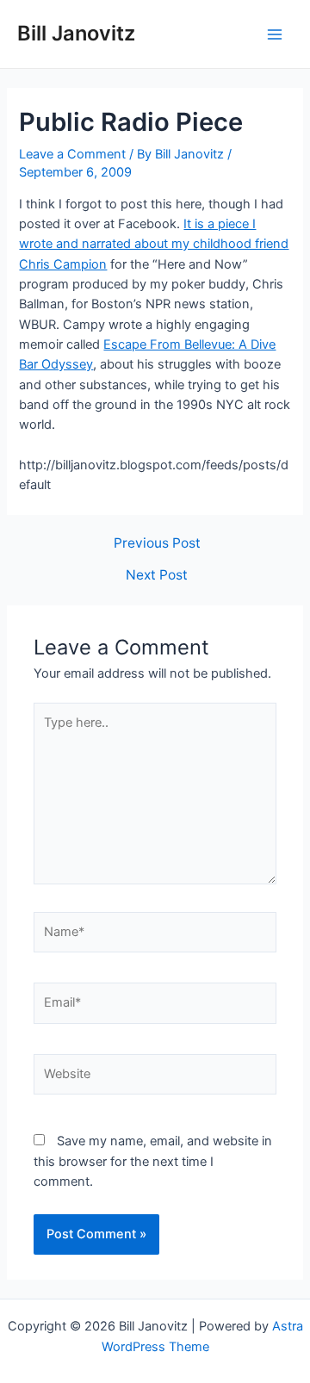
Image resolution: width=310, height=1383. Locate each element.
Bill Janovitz (76, 33)
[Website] (155, 1078)
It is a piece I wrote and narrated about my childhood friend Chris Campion (153, 244)
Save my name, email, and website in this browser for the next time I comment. (153, 1161)
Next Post (157, 575)
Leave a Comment (72, 154)
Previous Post (157, 543)
